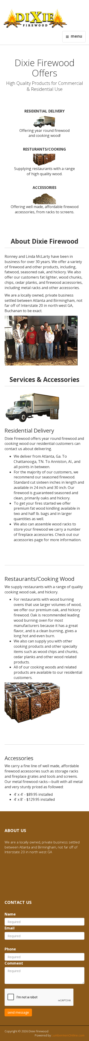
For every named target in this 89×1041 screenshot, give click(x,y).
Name (10, 914)
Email (10, 928)
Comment (14, 963)
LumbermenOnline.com (68, 1035)
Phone (10, 949)
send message (18, 1012)
